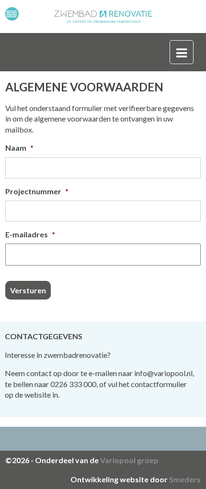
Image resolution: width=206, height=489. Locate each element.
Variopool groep (129, 460)
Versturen (28, 290)
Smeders (185, 479)
